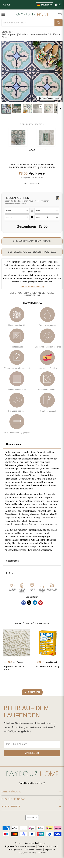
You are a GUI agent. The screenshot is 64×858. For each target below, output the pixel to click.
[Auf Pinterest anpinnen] (40, 602)
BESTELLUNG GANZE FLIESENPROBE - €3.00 (32, 252)
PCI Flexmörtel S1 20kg (47, 666)
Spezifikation (12, 560)
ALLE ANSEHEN (32, 692)
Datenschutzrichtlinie (47, 846)
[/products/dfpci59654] (48, 642)
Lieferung (10, 573)
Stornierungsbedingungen (35, 843)
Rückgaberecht (15, 849)
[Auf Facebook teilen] (23, 602)
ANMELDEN (32, 753)
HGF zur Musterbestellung (32, 286)
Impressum (50, 849)
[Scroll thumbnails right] (59, 108)
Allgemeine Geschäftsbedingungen (20, 846)
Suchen (18, 843)
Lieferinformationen (33, 849)
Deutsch (30, 817)
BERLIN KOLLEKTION (32, 124)
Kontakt (7, 4)
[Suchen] (58, 22)
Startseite (6, 32)
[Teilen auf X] (29, 602)
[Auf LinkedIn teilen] (35, 602)
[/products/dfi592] (16, 642)
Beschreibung (13, 444)
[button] (45, 150)
